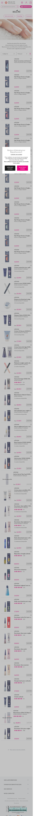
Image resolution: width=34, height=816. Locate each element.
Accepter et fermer (22, 168)
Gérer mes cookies (10, 168)
